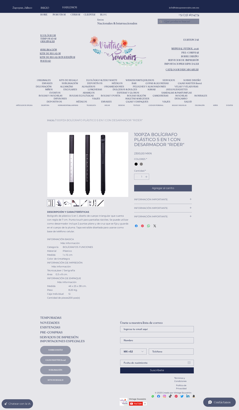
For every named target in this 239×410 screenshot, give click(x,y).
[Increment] (147, 177)
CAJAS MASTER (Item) (55, 360)
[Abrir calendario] (189, 362)
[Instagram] (164, 396)
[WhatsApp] (153, 396)
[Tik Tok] (170, 396)
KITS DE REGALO (55, 380)
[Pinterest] (176, 396)
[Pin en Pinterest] (142, 226)
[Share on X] (155, 226)
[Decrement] (137, 177)
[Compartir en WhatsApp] (149, 226)
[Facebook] (158, 396)
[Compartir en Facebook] (136, 226)
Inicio (50, 120)
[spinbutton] (142, 177)
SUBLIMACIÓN (55, 370)
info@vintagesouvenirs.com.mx (184, 7)
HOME (44, 14)
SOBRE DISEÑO (55, 350)
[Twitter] (182, 396)
